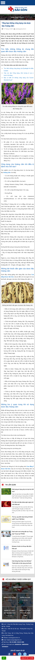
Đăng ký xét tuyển (27, 658)
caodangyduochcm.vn (14, 637)
